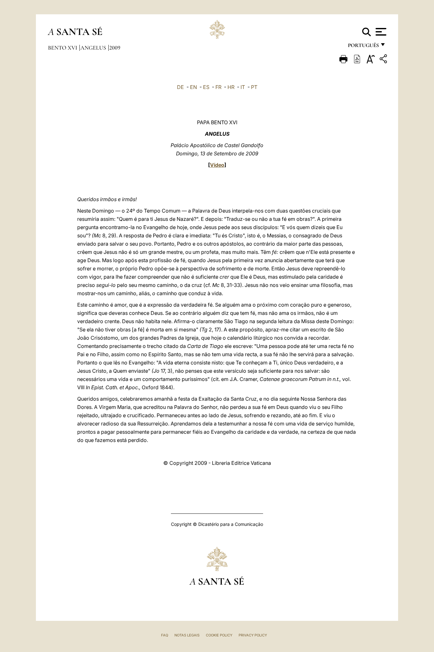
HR (230, 87)
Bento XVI (63, 47)
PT (254, 87)
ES (206, 87)
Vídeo (217, 165)
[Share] (384, 59)
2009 (114, 47)
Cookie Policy (219, 635)
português (363, 47)
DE (180, 87)
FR (218, 87)
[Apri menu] (380, 31)
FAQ (164, 635)
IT (243, 87)
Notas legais (187, 635)
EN (193, 87)
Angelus (93, 47)
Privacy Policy (253, 635)
